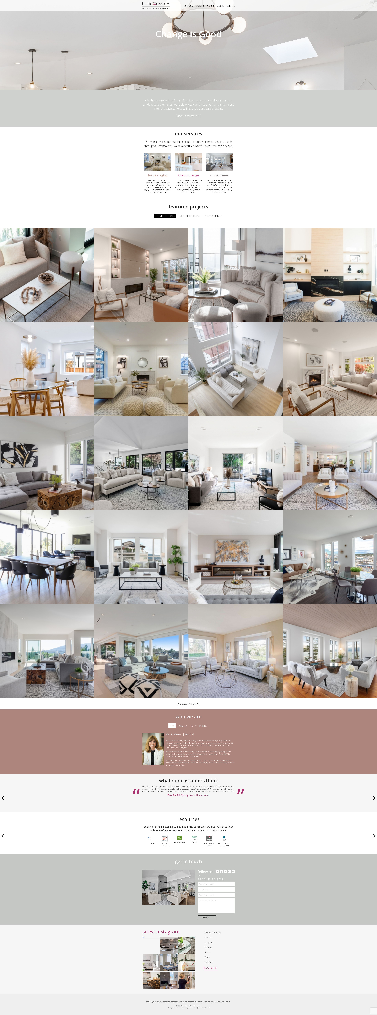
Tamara (182, 726)
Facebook (217, 871)
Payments (209, 968)
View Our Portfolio (187, 116)
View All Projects (187, 704)
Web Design (180, 1008)
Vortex (207, 1008)
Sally (193, 726)
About (220, 5)
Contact (231, 5)
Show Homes (213, 216)
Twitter (225, 871)
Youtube (233, 871)
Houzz (221, 871)
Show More (190, 78)
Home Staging (165, 216)
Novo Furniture (179, 842)
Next (374, 798)
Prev (2, 798)
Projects (200, 5)
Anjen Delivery (150, 843)
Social (208, 957)
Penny (203, 726)
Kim (172, 726)
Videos (210, 5)
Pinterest (229, 871)
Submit (205, 917)
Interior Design (189, 216)
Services (188, 5)
